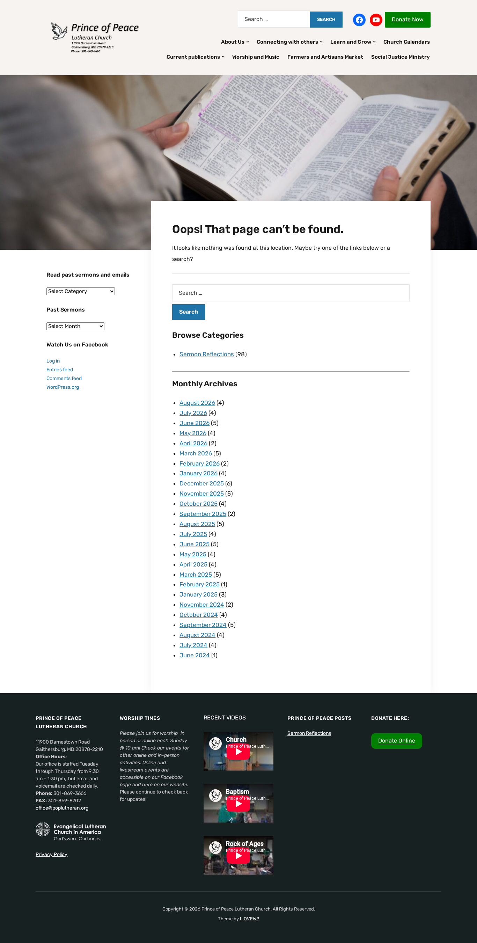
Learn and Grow (350, 42)
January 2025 (198, 594)
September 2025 (202, 513)
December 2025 (201, 483)
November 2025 (201, 493)
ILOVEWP (249, 918)
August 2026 (197, 402)
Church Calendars (406, 42)
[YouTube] (376, 20)
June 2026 (194, 422)
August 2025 (197, 523)
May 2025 (192, 554)
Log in (53, 361)
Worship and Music (255, 57)
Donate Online (396, 740)
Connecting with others (287, 42)
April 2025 (193, 564)
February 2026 (199, 463)
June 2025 (194, 544)
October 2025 (198, 503)
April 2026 (193, 443)
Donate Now (408, 19)
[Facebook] (359, 20)
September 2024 (203, 624)
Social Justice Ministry (400, 57)
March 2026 (195, 453)
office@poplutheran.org (62, 808)
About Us (232, 42)
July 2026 (193, 412)
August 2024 (197, 634)
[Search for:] (274, 19)
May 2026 (192, 433)
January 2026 (198, 473)
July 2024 (193, 645)
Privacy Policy (51, 854)
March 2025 (195, 574)
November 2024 (201, 604)
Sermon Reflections (206, 354)
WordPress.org (62, 387)
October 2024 (198, 614)
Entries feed (59, 370)
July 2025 (193, 534)
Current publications (193, 57)
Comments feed (64, 378)
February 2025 (199, 584)
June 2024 (194, 655)
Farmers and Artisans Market (325, 57)
